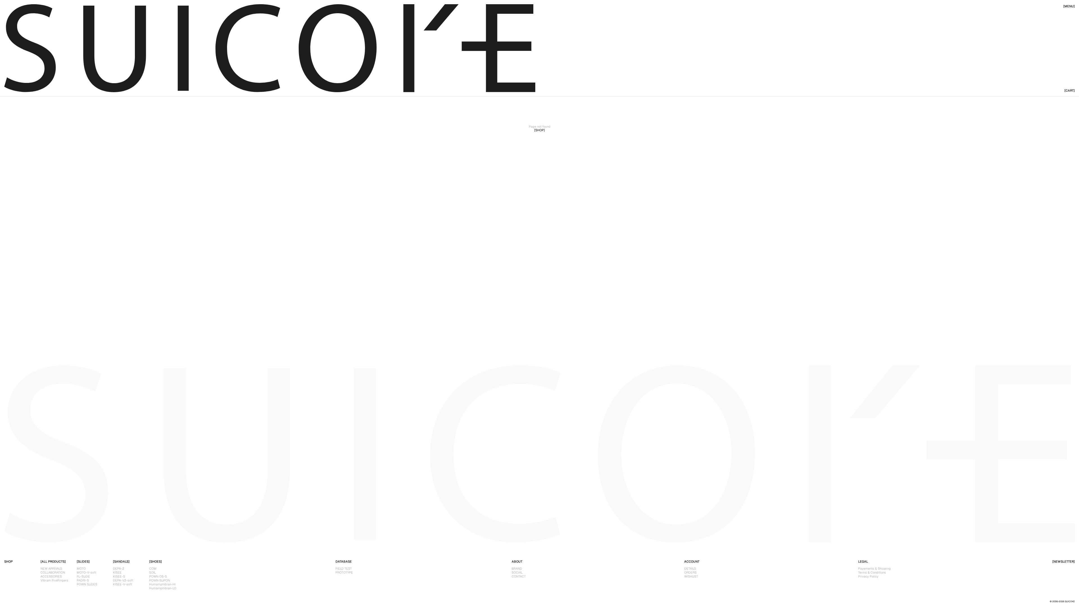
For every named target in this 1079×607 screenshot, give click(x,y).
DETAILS (690, 568)
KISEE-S (119, 576)
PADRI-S (83, 580)
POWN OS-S (158, 576)
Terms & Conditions (872, 572)
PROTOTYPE (344, 572)
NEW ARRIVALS (51, 568)
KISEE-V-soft (122, 584)
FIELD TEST (344, 568)
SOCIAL (517, 572)
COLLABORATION (52, 572)
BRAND (517, 568)
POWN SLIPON (159, 580)
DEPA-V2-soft (123, 580)
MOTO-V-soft (86, 572)
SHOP (8, 561)
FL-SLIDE (83, 576)
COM (153, 568)
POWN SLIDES (87, 584)
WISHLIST (691, 576)
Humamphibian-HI (162, 584)
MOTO (81, 568)
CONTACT (519, 576)
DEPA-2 (118, 568)
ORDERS (690, 572)
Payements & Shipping (874, 568)
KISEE (117, 572)
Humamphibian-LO (162, 588)
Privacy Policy (868, 576)
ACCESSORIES (51, 576)
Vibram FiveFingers (54, 580)
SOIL (152, 572)
